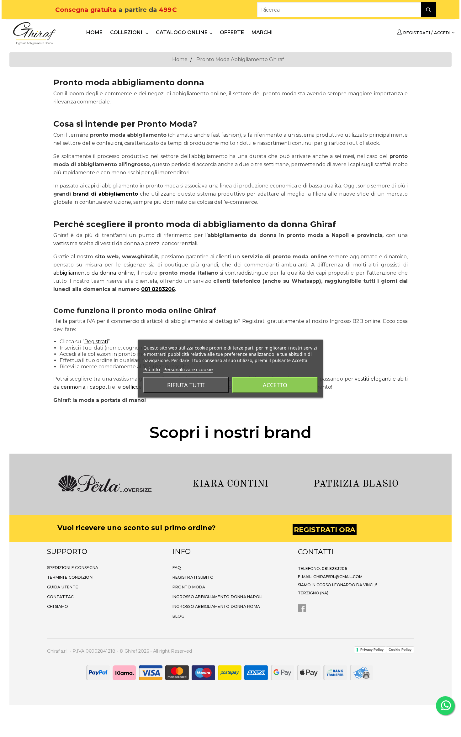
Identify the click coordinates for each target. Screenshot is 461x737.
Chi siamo (57, 606)
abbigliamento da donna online (93, 273)
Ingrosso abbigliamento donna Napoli (217, 596)
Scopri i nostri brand (230, 432)
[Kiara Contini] (230, 483)
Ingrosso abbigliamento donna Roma (216, 606)
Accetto (275, 384)
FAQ (176, 567)
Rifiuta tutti (186, 384)
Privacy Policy (372, 649)
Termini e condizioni (70, 577)
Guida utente (62, 587)
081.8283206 (334, 568)
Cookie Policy (400, 649)
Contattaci (61, 596)
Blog (178, 616)
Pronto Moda (188, 587)
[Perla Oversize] (105, 483)
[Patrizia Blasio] (356, 483)
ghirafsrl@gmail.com (338, 576)
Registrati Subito (193, 577)
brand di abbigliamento (105, 194)
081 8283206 (158, 289)
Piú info (151, 369)
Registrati (96, 342)
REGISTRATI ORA (324, 529)
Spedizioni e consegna (72, 567)
